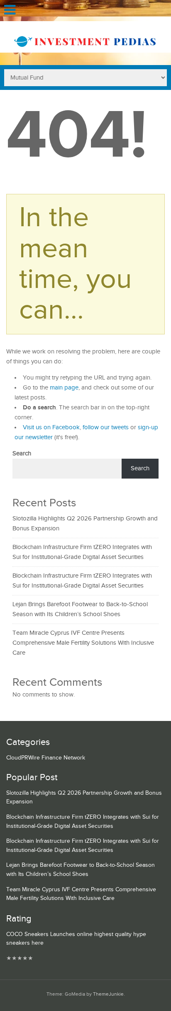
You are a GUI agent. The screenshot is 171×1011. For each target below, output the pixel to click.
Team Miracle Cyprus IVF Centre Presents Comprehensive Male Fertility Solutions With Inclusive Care (83, 642)
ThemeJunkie (108, 994)
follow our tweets (106, 427)
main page (64, 387)
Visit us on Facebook (51, 427)
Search (21, 453)
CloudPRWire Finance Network (45, 758)
